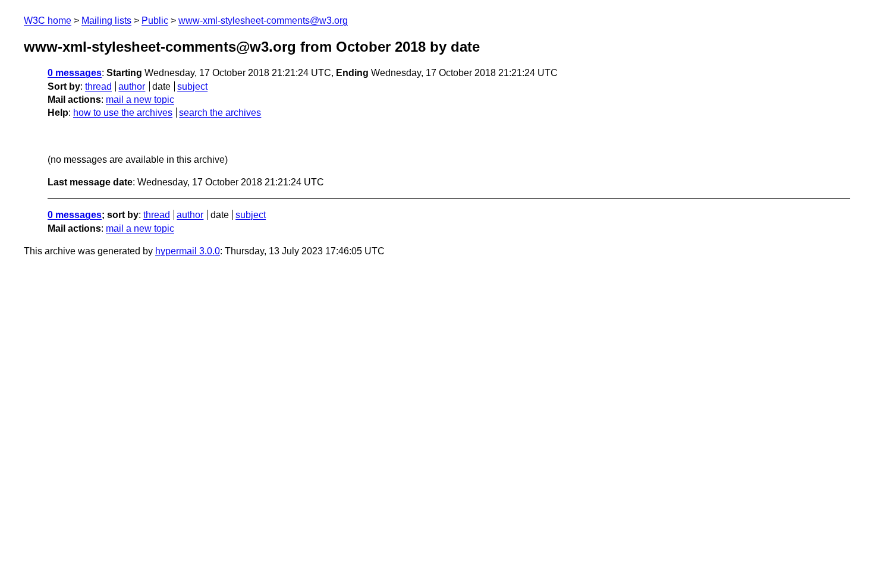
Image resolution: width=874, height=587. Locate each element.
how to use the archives (122, 113)
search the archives (220, 113)
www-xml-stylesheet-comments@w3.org (263, 20)
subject (192, 86)
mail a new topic (140, 99)
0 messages (75, 73)
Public (155, 20)
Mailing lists (106, 20)
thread (98, 86)
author (131, 86)
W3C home (47, 20)
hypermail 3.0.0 (187, 251)
